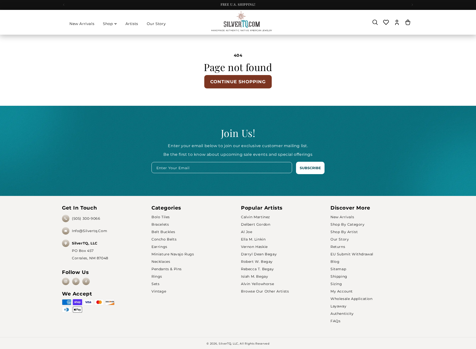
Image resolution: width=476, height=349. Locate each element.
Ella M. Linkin (253, 239)
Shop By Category (347, 224)
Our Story (339, 239)
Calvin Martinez (255, 217)
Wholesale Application (351, 298)
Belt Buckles (163, 232)
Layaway (338, 306)
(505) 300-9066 (86, 218)
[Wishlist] (386, 22)
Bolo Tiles (160, 217)
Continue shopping (238, 81)
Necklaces (160, 261)
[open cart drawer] (407, 22)
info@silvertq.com (89, 231)
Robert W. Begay (257, 261)
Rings (156, 276)
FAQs (335, 321)
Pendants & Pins (166, 269)
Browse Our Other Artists (265, 291)
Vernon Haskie (254, 246)
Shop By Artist (344, 232)
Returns (337, 246)
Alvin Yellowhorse (257, 284)
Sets (155, 284)
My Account (341, 291)
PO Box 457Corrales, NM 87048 (90, 250)
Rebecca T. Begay (257, 269)
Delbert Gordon (255, 224)
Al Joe (246, 232)
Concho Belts (164, 239)
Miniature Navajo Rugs (172, 254)
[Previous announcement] (63, 4)
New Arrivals (342, 217)
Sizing (336, 284)
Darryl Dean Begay (259, 254)
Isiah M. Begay (254, 276)
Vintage (158, 291)
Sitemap (338, 269)
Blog (334, 261)
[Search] (375, 22)
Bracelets (160, 224)
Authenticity (342, 313)
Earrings (159, 246)
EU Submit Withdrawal (351, 254)
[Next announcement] (412, 4)
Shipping (338, 276)
